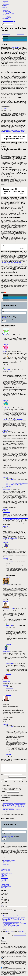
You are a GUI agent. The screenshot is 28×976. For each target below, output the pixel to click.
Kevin (4, 351)
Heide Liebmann (15, 47)
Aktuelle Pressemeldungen (9, 21)
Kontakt (5, 5)
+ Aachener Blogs (4, 871)
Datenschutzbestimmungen (7, 317)
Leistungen (5, 10)
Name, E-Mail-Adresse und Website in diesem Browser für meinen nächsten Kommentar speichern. (14, 782)
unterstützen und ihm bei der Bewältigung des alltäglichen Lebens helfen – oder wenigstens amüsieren (13, 131)
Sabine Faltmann (6, 34)
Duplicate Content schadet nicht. (14, 246)
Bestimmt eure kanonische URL (10, 538)
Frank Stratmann (6, 584)
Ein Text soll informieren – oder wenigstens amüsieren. (14, 137)
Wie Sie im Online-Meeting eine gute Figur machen (14, 804)
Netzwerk (8, 16)
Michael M (5, 549)
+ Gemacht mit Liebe (5, 870)
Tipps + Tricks (6, 864)
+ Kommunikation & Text (6, 873)
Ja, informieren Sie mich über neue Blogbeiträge (12, 795)
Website (2, 779)
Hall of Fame (9, 17)
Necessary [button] (3, 957)
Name (3, 308)
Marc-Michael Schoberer (8, 608)
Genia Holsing (6, 407)
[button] (5, 36)
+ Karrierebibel (4, 881)
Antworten (5, 344)
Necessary (4, 958)
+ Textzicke (3, 880)
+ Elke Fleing (3, 874)
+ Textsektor (3, 879)
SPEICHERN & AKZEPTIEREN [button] (8, 974)
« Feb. (2, 905)
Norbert (5, 334)
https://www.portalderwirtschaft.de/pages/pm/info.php (14, 419)
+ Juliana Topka (4, 875)
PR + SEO (8, 12)
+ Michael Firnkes (4, 887)
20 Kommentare (20, 34)
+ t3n (2, 883)
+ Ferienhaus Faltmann (5, 869)
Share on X (22, 138)
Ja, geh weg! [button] (10, 935)
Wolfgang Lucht (6, 681)
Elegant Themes (9, 931)
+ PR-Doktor (3, 876)
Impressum (5, 1)
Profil (4, 14)
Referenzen (5, 18)
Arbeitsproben (9, 19)
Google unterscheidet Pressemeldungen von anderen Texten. (14, 191)
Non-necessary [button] (4, 966)
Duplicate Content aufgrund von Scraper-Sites (11, 262)
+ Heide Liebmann (5, 885)
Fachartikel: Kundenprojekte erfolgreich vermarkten (14, 803)
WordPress (21, 931)
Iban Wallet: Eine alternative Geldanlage (12, 809)
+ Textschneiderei (4, 878)
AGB (4, 2)
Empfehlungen (6, 11)
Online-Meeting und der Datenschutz (11, 925)
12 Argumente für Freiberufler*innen (11, 926)
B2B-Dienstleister (10, 13)
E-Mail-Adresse (4, 776)
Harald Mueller (6, 651)
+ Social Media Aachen (6, 886)
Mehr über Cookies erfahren (20, 935)
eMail (3, 311)
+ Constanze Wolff (5, 884)
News (4, 862)
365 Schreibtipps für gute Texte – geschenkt (12, 805)
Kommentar (3, 763)
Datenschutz (6, 4)
